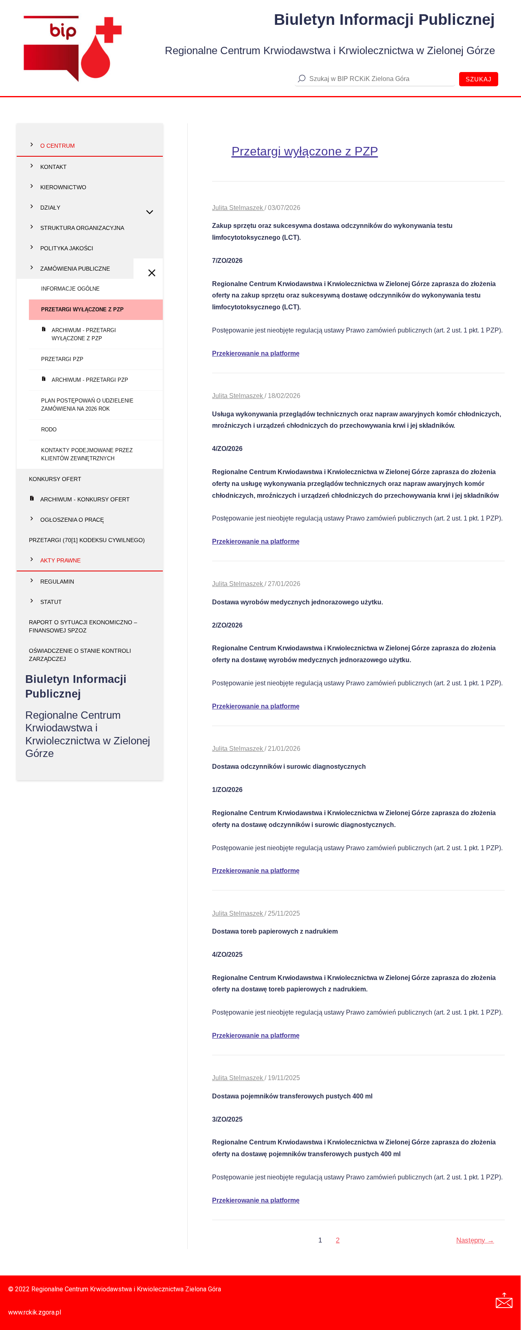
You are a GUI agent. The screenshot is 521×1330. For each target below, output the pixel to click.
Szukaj (479, 79)
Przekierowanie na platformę (256, 353)
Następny (475, 1240)
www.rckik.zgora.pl (34, 1312)
